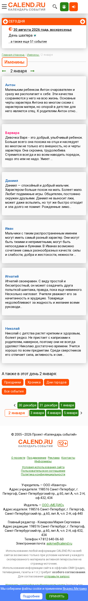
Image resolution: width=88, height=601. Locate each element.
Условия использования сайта (43, 467)
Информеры (43, 461)
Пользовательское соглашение (43, 470)
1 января (67, 405)
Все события (14, 391)
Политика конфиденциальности (43, 474)
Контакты (68, 457)
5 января (70, 413)
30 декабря (27, 405)
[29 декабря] (14, 405)
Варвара (12, 133)
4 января (54, 413)
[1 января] (4, 71)
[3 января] (32, 71)
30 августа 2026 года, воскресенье (42, 30)
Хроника (34, 382)
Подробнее (31, 596)
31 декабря (48, 405)
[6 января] (81, 413)
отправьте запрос (56, 576)
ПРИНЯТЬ (56, 596)
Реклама (54, 457)
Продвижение (36, 457)
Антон (10, 85)
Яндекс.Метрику (75, 588)
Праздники (12, 382)
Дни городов (56, 382)
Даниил (11, 181)
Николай (12, 329)
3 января (37, 413)
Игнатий (12, 276)
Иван (9, 229)
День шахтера (20, 35)
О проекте (18, 457)
